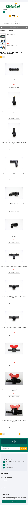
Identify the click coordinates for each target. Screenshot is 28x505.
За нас (2, 475)
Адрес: (7, 461)
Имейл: (7, 464)
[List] (3, 56)
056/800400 (11, 467)
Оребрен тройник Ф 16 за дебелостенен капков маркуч (14, 266)
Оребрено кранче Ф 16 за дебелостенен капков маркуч (14, 359)
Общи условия (4, 479)
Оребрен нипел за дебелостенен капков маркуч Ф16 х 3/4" (14, 143)
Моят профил (3, 487)
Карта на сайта (4, 480)
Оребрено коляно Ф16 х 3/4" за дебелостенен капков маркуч (14, 235)
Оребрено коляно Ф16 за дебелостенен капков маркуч (14, 173)
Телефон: (7, 467)
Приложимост (23, 56)
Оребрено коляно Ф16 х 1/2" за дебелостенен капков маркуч (14, 204)
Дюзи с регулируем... (11, 40)
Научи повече (18, 498)
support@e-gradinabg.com (14, 464)
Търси (4, 12)
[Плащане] (13, 1)
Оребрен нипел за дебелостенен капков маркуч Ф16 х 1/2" (14, 111)
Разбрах (14, 501)
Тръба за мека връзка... (12, 34)
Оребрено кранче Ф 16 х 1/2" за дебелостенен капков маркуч (14, 389)
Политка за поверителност (6, 477)
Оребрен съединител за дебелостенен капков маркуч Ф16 (14, 80)
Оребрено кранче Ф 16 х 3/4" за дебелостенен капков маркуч (14, 421)
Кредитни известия (5, 488)
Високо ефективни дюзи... (12, 45)
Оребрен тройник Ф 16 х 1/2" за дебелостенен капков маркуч (14, 297)
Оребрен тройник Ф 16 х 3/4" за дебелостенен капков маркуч (14, 328)
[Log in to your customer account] (15, 1)
